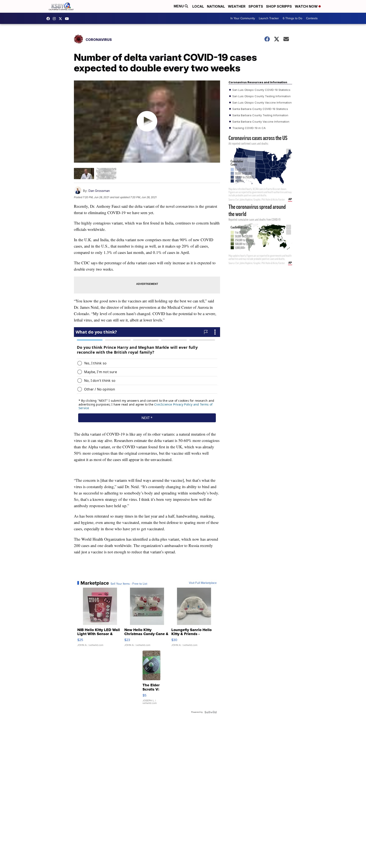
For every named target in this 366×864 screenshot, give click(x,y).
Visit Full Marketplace (203, 583)
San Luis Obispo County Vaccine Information (262, 102)
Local (198, 6)
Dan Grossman (99, 191)
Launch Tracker (269, 18)
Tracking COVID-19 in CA (249, 128)
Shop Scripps (279, 6)
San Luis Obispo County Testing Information (261, 96)
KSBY (61, 18)
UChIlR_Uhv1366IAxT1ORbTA (68, 18)
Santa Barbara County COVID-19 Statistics (260, 109)
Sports (255, 6)
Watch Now (307, 6)
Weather (236, 6)
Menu (179, 6)
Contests (312, 18)
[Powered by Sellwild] (210, 712)
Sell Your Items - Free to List (129, 583)
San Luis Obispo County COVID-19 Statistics (261, 89)
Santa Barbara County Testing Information (260, 115)
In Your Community (242, 18)
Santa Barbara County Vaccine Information (260, 121)
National (216, 6)
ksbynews (49, 18)
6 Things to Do (292, 18)
